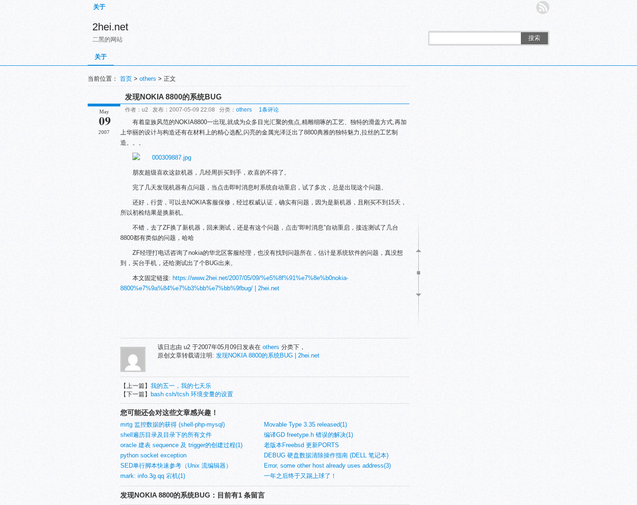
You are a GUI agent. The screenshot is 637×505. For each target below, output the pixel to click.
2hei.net (110, 27)
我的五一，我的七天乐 (181, 385)
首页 (126, 78)
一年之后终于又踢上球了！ (300, 475)
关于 (99, 6)
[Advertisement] (264, 317)
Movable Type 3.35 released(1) (305, 424)
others (147, 78)
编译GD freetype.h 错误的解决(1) (308, 434)
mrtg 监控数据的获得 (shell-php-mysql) (172, 424)
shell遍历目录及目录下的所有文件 (166, 434)
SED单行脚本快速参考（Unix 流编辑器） (176, 465)
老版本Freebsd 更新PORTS (301, 445)
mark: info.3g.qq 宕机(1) (152, 475)
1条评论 (269, 109)
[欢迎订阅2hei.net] (542, 7)
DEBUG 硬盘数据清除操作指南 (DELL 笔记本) (326, 455)
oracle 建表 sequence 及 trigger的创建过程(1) (181, 445)
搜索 (534, 38)
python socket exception (153, 455)
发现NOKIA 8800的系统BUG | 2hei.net (267, 355)
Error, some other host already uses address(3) (327, 465)
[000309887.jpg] (161, 157)
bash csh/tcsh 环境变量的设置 (192, 394)
